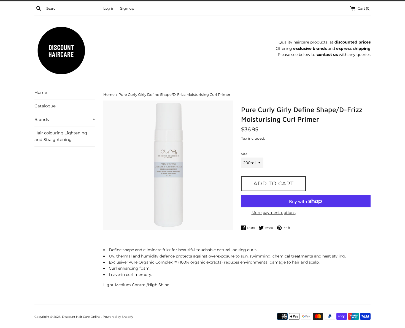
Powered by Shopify (118, 317)
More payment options (274, 212)
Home (40, 92)
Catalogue (45, 106)
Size (244, 154)
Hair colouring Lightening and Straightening (60, 136)
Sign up (127, 8)
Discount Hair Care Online (81, 317)
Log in (109, 8)
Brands (64, 119)
